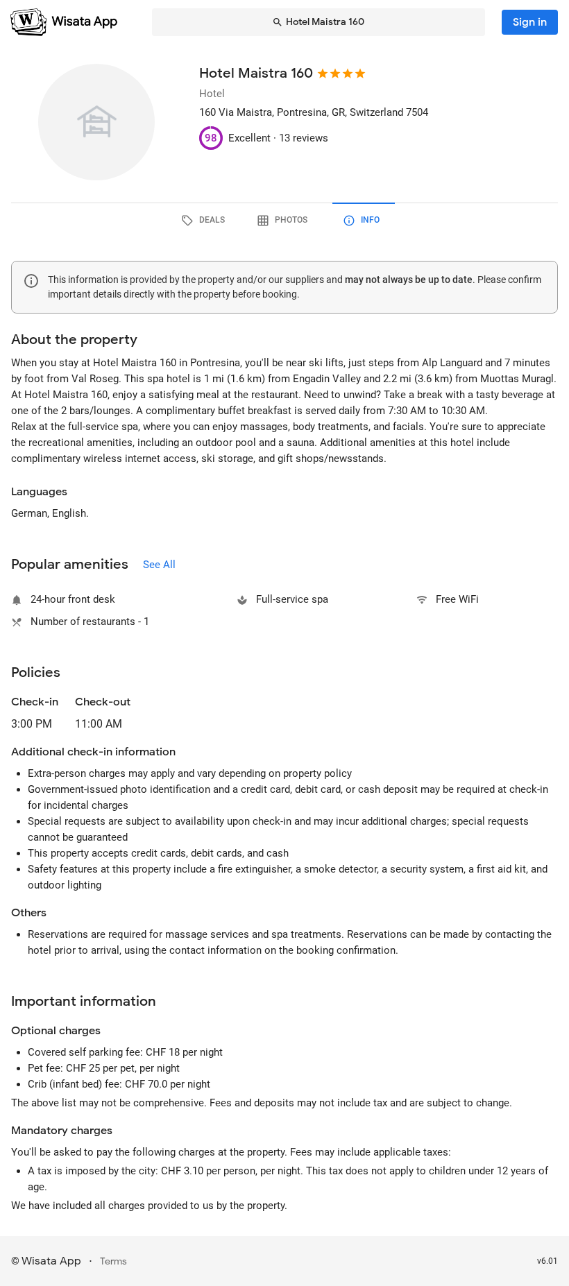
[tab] (205, 221)
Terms (113, 1261)
